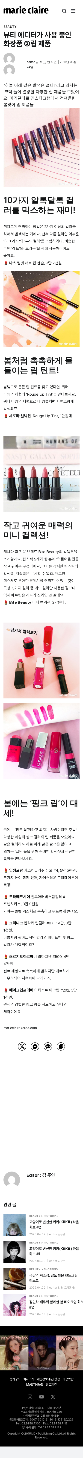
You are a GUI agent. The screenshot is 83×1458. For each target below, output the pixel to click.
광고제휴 (51, 1385)
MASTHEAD (34, 1385)
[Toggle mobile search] (64, 11)
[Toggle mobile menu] (73, 11)
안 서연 (52, 62)
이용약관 (67, 1379)
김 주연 (40, 62)
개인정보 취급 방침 (48, 1379)
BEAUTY (10, 27)
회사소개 (28, 1379)
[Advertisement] (41, 1105)
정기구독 (15, 1379)
